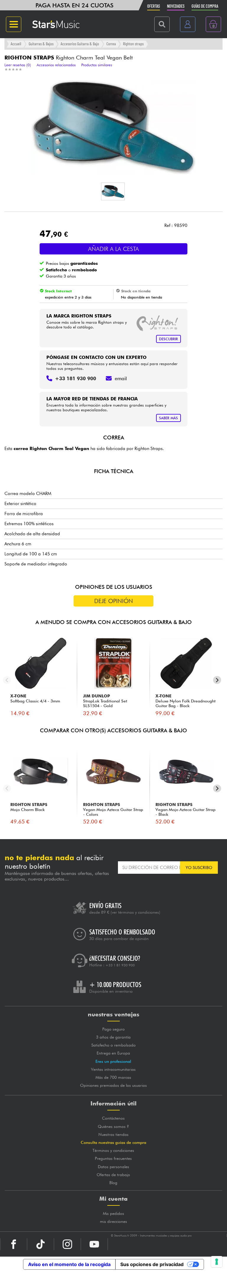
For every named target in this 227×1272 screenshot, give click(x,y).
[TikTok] (40, 1244)
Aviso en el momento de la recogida (69, 1264)
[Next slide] (217, 680)
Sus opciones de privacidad (152, 1264)
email (121, 378)
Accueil (16, 43)
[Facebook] (13, 1244)
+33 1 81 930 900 (120, 965)
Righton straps (133, 43)
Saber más (168, 418)
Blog (113, 1182)
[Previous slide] (7, 680)
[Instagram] (67, 1244)
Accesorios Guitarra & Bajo (80, 43)
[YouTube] (94, 1244)
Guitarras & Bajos (41, 43)
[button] (113, 191)
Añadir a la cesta (113, 248)
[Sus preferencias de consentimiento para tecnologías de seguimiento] (216, 1261)
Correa (111, 43)
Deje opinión (113, 600)
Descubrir (168, 339)
